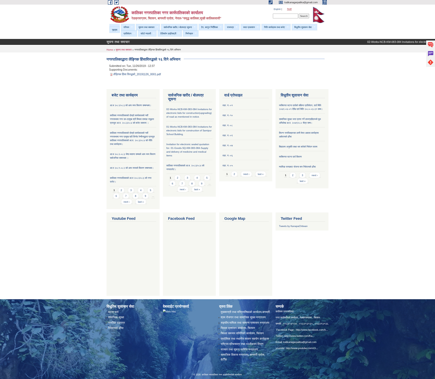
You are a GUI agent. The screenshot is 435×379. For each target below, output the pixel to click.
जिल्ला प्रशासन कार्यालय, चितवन (238, 328)
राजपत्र (229, 27)
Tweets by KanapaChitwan (293, 226)
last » (141, 201)
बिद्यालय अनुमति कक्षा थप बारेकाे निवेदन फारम (298, 146)
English (277, 9)
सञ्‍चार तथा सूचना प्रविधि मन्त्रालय (239, 349)
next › (127, 201)
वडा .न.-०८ (228, 125)
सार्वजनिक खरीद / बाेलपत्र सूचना (176, 27)
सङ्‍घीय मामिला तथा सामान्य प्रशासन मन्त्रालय (245, 322)
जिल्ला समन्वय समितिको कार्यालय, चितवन (242, 333)
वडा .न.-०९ (228, 135)
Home (110, 49)
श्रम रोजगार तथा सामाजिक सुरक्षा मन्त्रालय (243, 317)
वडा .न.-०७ (228, 145)
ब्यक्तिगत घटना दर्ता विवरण (290, 156)
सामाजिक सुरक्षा (116, 317)
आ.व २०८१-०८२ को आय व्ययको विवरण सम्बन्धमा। (132, 168)
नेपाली (289, 9)
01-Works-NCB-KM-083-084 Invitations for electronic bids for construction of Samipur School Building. (189, 130)
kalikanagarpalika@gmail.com (300, 342)
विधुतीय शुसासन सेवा (302, 27)
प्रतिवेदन (126, 33)
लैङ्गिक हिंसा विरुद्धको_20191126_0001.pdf (137, 74)
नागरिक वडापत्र (116, 322)
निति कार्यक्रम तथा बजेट (273, 27)
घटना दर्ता (113, 312)
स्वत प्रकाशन (248, 27)
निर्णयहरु (188, 33)
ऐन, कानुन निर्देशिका (208, 27)
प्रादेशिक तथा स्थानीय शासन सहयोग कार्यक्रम (245, 338)
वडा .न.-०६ (228, 155)
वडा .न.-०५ (228, 165)
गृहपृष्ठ (114, 29)
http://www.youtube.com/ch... (302, 348)
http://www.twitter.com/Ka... (299, 335)
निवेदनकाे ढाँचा (116, 328)
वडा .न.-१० (228, 115)
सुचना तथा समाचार (145, 27)
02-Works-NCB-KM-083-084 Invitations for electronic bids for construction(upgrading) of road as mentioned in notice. (189, 113)
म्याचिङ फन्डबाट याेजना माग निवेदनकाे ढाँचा (297, 166)
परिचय (125, 27)
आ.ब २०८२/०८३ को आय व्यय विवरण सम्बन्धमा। (130, 105)
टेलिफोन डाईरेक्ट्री (167, 33)
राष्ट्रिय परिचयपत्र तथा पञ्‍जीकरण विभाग (242, 344)
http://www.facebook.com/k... (312, 329)
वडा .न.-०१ (228, 105)
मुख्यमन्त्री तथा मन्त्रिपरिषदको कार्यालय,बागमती (245, 312)
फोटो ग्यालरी (144, 33)
